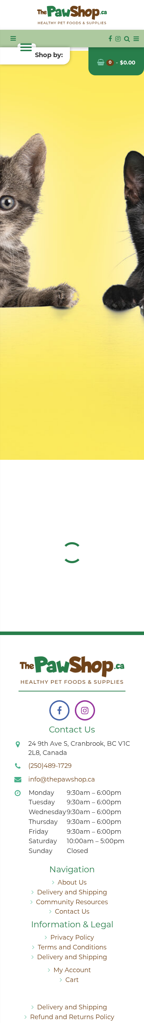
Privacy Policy (72, 938)
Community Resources (72, 903)
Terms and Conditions (72, 948)
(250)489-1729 (50, 766)
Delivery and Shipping (72, 893)
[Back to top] (133, 989)
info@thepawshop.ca (61, 780)
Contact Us (72, 912)
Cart (72, 980)
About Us (72, 883)
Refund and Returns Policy (72, 1018)
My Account (72, 971)
